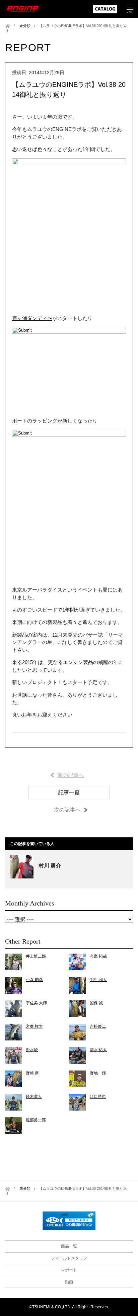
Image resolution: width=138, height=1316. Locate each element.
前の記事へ (70, 775)
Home (7, 25)
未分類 (24, 26)
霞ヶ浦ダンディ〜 (32, 318)
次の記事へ (67, 810)
